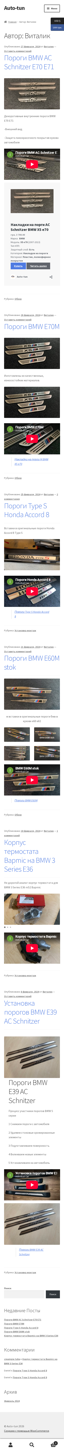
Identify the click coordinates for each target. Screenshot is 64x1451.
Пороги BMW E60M (26, 800)
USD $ (55, 20)
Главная (12, 21)
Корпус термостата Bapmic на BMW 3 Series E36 (29, 856)
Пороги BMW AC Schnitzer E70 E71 (29, 62)
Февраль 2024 (12, 1401)
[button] (5, 927)
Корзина (49, 1441)
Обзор (18, 298)
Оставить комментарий (17, 51)
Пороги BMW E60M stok (32, 662)
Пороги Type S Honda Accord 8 (26, 510)
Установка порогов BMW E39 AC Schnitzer (30, 1012)
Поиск (7, 1288)
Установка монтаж (25, 630)
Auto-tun (14, 7)
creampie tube (12, 1359)
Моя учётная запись (10, 1445)
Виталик (49, 46)
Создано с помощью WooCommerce (26, 1431)
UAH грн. (56, 27)
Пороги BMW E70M (32, 326)
